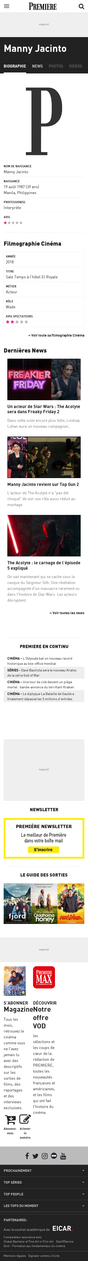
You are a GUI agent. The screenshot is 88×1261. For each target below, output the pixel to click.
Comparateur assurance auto (23, 1237)
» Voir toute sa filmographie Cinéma (56, 335)
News (37, 66)
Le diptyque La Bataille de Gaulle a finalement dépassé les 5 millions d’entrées (40, 696)
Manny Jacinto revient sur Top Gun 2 (43, 484)
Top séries (13, 1182)
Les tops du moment (21, 1206)
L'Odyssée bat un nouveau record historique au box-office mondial (39, 661)
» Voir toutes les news (67, 613)
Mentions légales (15, 1256)
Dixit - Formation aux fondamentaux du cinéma (34, 1246)
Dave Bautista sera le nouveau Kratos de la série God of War (42, 672)
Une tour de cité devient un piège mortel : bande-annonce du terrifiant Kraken (40, 684)
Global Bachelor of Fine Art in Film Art (29, 1241)
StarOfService (65, 1241)
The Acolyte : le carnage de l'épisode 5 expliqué (43, 565)
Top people (13, 1194)
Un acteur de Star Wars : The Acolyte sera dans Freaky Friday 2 (43, 409)
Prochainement (18, 1171)
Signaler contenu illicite (43, 1256)
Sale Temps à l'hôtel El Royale (32, 276)
